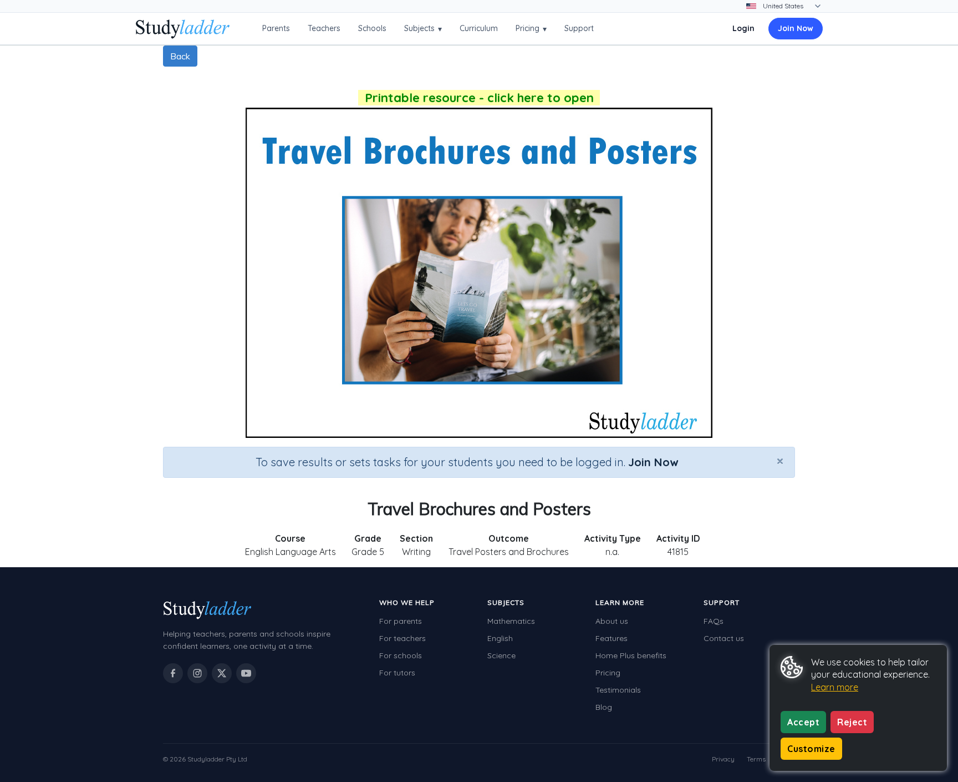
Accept (803, 722)
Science (501, 655)
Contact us (724, 638)
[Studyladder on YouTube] (246, 673)
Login (743, 28)
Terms (756, 759)
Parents (276, 28)
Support (579, 28)
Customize (811, 748)
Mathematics (511, 621)
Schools (372, 28)
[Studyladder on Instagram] (197, 673)
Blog (603, 707)
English (500, 638)
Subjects (423, 28)
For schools (400, 655)
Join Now (795, 28)
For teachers (402, 638)
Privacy (723, 759)
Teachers (324, 28)
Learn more (834, 687)
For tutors (397, 673)
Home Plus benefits (630, 655)
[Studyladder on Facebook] (173, 673)
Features (611, 638)
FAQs (713, 621)
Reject (852, 722)
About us (611, 621)
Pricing (531, 28)
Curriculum (479, 28)
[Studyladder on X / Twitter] (222, 673)
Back (180, 56)
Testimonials (618, 690)
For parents (400, 621)
